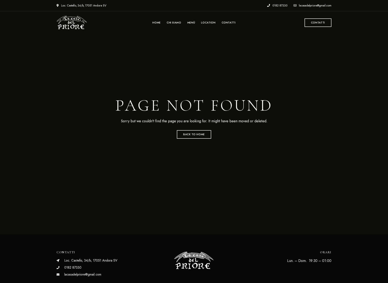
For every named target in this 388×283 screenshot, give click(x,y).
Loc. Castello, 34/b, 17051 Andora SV (83, 5)
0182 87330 (280, 5)
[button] (318, 22)
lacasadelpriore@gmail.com (314, 5)
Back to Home (194, 134)
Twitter (194, 278)
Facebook (187, 278)
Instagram (201, 278)
